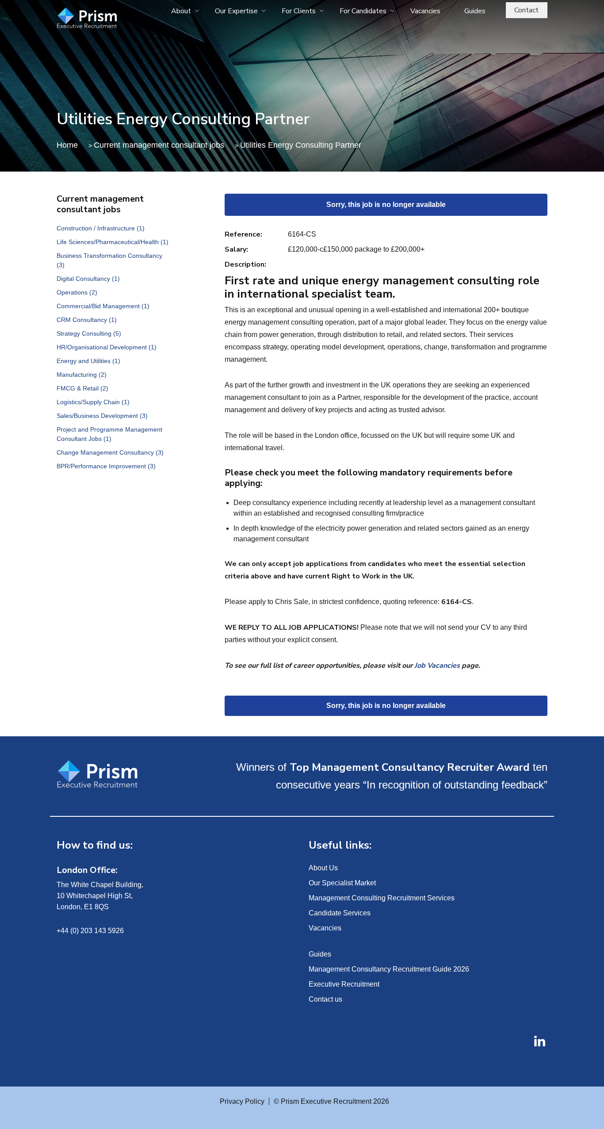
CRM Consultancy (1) (87, 319)
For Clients (299, 11)
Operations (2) (77, 292)
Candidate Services (340, 913)
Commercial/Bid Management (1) (103, 306)
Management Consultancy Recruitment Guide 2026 (389, 969)
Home (67, 145)
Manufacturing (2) (82, 374)
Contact (526, 10)
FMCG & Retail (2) (82, 388)
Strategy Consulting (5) (89, 333)
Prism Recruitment (109, 18)
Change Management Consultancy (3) (110, 452)
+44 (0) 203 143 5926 (90, 930)
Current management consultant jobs (159, 145)
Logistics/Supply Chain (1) (93, 402)
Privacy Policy (242, 1101)
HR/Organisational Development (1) (107, 347)
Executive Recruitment (344, 984)
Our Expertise (236, 11)
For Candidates (363, 11)
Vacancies (425, 11)
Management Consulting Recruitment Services (382, 898)
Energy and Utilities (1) (88, 360)
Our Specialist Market (342, 883)
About (181, 11)
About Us (323, 868)
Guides (474, 11)
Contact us (325, 999)
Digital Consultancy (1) (88, 278)
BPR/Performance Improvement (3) (106, 466)
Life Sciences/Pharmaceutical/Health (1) (112, 241)
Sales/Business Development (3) (102, 415)
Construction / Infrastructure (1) (101, 228)
